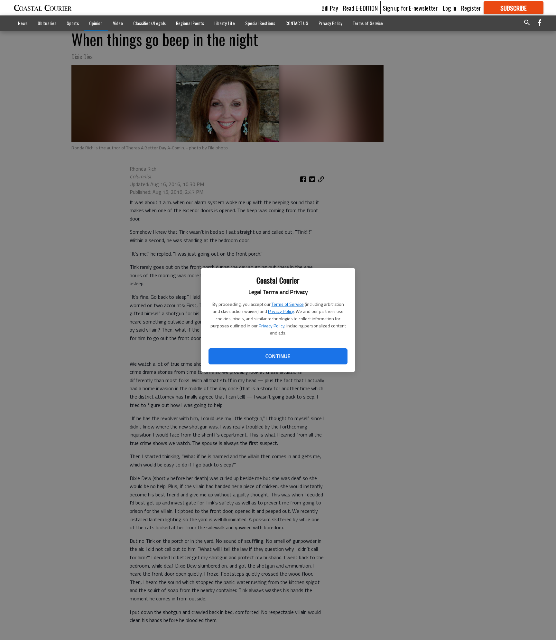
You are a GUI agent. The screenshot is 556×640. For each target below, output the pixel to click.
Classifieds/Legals (149, 23)
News (22, 23)
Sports (73, 23)
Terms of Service (288, 304)
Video (118, 23)
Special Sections (260, 23)
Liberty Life (224, 23)
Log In (449, 8)
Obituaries (47, 23)
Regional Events (190, 23)
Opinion (96, 23)
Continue (277, 356)
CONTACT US (296, 23)
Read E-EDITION (360, 8)
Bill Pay (329, 8)
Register (471, 8)
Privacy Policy (281, 311)
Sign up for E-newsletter (410, 8)
